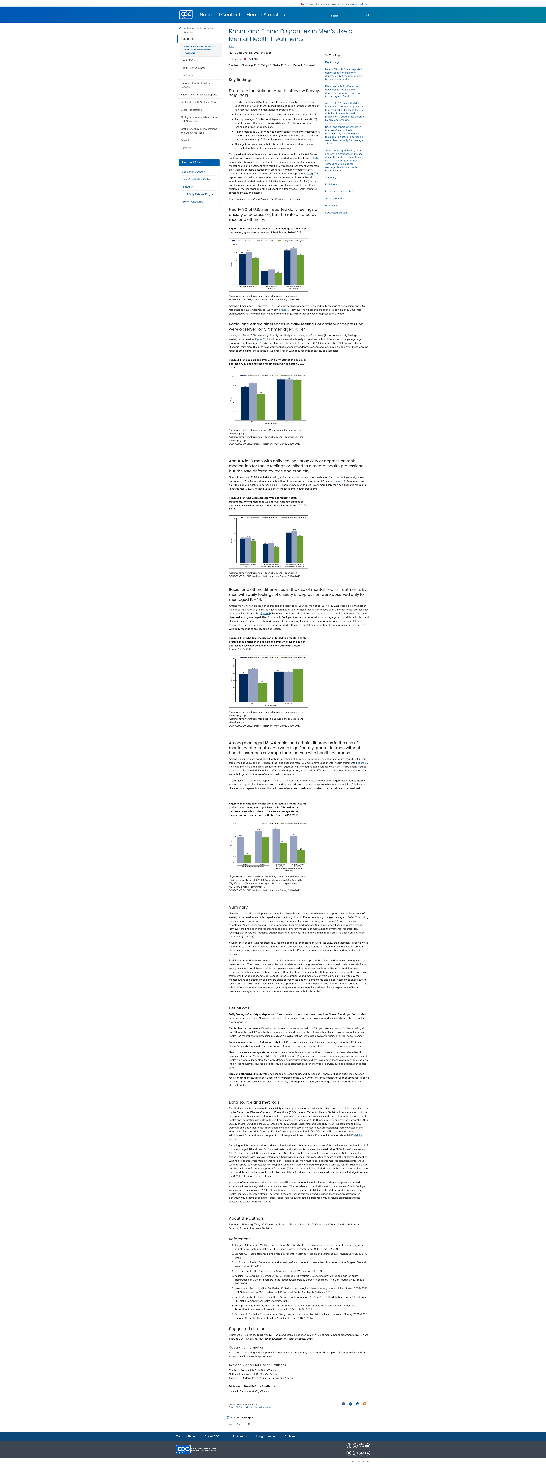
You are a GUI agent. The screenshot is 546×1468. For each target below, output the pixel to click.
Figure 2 (260, 339)
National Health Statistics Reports (195, 85)
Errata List (186, 140)
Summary (330, 177)
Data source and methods (340, 191)
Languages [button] (264, 1436)
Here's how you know (358, 4)
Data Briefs (187, 39)
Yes (230, 1424)
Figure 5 (361, 763)
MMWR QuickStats (193, 202)
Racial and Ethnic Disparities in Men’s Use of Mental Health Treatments (198, 49)
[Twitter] (355, 1445)
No (249, 1424)
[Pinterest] (355, 1453)
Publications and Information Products (198, 30)
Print (231, 46)
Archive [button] (290, 1436)
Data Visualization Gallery (197, 179)
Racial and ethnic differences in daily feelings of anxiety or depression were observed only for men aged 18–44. (343, 91)
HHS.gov (355, 1461)
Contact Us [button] (184, 1436)
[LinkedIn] (367, 1445)
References (331, 205)
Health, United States (193, 68)
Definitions (331, 184)
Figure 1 (284, 309)
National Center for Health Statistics (242, 14)
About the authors (335, 198)
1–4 (315, 158)
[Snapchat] (361, 1453)
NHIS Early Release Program (198, 194)
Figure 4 (265, 613)
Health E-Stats (189, 60)
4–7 (310, 173)
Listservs (186, 148)
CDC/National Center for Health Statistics (254, 1407)
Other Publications (191, 110)
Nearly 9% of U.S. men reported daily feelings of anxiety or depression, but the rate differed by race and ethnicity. (344, 74)
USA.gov (366, 1461)
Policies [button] (238, 1436)
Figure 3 (339, 481)
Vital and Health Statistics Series (199, 102)
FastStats (187, 186)
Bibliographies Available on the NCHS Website (199, 119)
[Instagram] (361, 1445)
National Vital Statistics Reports (199, 94)
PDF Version (236, 59)
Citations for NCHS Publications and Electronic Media (199, 130)
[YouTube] (349, 1453)
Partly (240, 1424)
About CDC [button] (213, 1436)
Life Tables (187, 75)
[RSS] (367, 1453)
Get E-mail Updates (193, 171)
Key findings (332, 62)
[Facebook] (349, 1445)
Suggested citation (336, 212)
